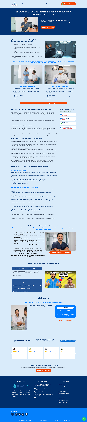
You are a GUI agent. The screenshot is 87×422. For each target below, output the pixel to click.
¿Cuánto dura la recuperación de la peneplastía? (22, 288)
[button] (27, 268)
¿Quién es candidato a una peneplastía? (21, 291)
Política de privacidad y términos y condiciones (24, 420)
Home (23, 3)
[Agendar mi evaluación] (62, 4)
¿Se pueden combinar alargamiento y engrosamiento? (23, 285)
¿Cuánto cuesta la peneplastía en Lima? (21, 279)
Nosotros (31, 3)
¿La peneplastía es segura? (18, 282)
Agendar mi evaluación (69, 3)
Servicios (39, 3)
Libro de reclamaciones (43, 420)
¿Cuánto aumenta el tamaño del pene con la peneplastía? (24, 268)
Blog (47, 3)
